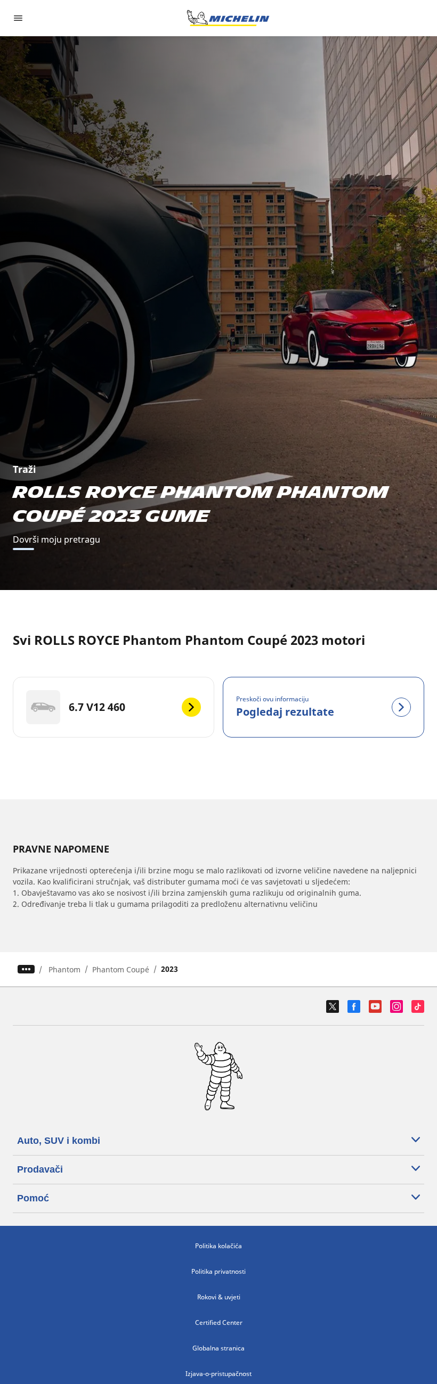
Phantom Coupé (120, 969)
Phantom (64, 969)
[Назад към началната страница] (228, 18)
